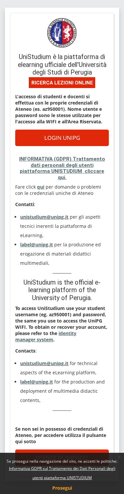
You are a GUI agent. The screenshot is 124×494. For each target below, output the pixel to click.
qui (40, 187)
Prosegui (62, 488)
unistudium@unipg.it (44, 217)
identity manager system (45, 336)
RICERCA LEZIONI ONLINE (62, 83)
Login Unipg (62, 137)
